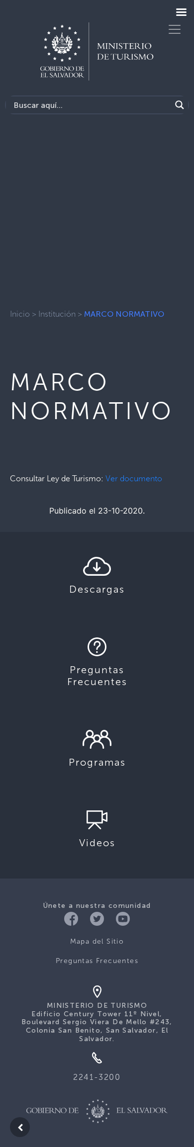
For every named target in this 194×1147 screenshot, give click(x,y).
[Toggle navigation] (174, 29)
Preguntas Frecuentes (97, 961)
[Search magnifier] (179, 104)
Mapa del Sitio (97, 941)
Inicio (20, 314)
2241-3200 (96, 1077)
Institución (57, 314)
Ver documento (133, 478)
